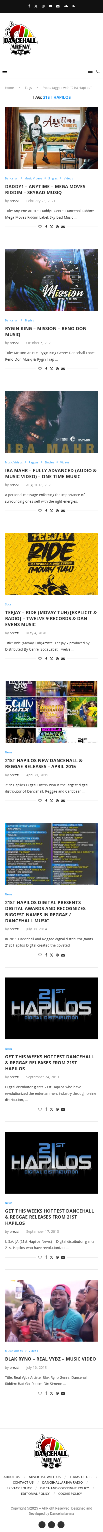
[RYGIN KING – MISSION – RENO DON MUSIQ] (51, 280)
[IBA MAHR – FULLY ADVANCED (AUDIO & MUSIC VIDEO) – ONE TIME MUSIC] (51, 422)
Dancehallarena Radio (62, 1482)
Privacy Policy (19, 1488)
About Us (12, 1477)
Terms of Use (80, 1477)
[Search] (98, 71)
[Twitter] (36, 6)
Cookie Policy (70, 1493)
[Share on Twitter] (51, 226)
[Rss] (73, 6)
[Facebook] (29, 6)
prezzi (14, 200)
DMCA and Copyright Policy (64, 1488)
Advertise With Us (45, 1477)
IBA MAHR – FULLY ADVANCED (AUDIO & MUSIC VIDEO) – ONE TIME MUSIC (50, 473)
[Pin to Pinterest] (57, 226)
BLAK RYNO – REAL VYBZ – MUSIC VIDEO (50, 1359)
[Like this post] (40, 226)
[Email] (58, 6)
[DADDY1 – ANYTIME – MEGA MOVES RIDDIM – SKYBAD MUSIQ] (51, 138)
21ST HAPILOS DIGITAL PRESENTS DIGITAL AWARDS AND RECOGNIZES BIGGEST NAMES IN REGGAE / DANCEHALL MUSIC (45, 911)
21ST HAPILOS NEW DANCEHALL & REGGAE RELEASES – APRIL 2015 (43, 763)
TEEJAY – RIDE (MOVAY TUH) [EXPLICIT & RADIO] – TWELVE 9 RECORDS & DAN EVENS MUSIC (51, 618)
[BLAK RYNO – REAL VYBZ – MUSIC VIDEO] (51, 1311)
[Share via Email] (63, 226)
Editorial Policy (35, 1493)
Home (9, 87)
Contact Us (23, 1482)
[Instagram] (43, 6)
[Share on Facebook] (46, 226)
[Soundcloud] (66, 6)
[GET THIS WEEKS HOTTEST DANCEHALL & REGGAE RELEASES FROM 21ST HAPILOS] (51, 1008)
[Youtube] (50, 6)
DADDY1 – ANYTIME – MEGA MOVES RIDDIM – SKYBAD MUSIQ (45, 189)
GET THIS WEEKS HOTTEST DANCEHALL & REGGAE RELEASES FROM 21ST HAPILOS (49, 1063)
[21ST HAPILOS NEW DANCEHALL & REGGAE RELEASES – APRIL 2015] (51, 712)
